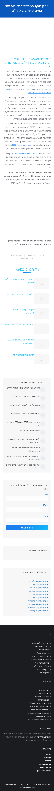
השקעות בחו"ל (43, 690)
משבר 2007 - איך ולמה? (39, 706)
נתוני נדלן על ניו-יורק (38, 588)
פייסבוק (48, 761)
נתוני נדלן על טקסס (38, 594)
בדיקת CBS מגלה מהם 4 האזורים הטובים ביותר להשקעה (23, 458)
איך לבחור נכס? (43, 653)
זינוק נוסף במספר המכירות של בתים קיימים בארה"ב (23, 466)
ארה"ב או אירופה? (42, 697)
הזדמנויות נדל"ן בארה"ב (39, 656)
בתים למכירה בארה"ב (31, 255)
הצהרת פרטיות (45, 764)
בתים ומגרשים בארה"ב (40, 660)
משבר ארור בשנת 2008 (21, 145)
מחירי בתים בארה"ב (17, 255)
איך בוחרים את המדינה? (39, 710)
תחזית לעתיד (44, 693)
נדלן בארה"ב (43, 737)
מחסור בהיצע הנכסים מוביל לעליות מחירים (19, 281)
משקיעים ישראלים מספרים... (37, 713)
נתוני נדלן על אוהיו (38, 584)
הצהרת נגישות (45, 767)
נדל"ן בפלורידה (43, 669)
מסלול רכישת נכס (42, 663)
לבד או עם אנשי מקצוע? (39, 703)
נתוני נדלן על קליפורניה (37, 601)
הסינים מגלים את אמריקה (23, 355)
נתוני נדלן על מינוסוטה (37, 607)
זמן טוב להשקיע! (42, 716)
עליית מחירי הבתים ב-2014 (38, 720)
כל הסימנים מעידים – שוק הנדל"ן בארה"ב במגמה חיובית (24, 441)
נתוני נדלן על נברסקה (37, 604)
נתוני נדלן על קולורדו (38, 611)
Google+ (47, 757)
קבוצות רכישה (43, 700)
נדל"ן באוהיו (44, 673)
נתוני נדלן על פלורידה (37, 581)
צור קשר (47, 754)
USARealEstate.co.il (27, 787)
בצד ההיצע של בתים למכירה (26, 153)
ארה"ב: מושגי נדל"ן (41, 666)
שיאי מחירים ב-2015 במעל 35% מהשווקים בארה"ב (21, 341)
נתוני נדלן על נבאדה (38, 598)
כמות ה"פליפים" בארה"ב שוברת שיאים (18, 324)
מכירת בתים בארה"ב (27, 258)
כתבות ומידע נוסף (44, 771)
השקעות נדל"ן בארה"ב (40, 643)
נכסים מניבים (44, 650)
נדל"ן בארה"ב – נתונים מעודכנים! (20, 294)
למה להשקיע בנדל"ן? (41, 646)
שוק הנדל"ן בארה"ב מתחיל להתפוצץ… (23, 311)
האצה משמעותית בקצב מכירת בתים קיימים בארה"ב (26, 449)
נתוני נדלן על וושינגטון (37, 591)
